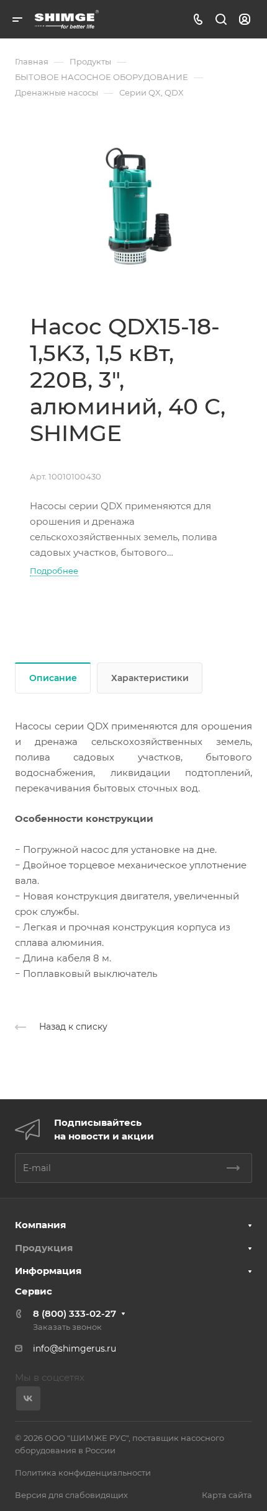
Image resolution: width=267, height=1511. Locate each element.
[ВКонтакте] (28, 1398)
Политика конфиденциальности (83, 1473)
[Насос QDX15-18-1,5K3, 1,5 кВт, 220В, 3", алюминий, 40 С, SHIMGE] (133, 206)
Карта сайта (227, 1495)
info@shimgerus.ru (74, 1348)
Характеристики (150, 678)
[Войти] (244, 19)
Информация (48, 1271)
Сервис (33, 1291)
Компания (40, 1225)
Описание (53, 678)
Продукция (44, 1248)
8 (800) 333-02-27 (74, 1313)
